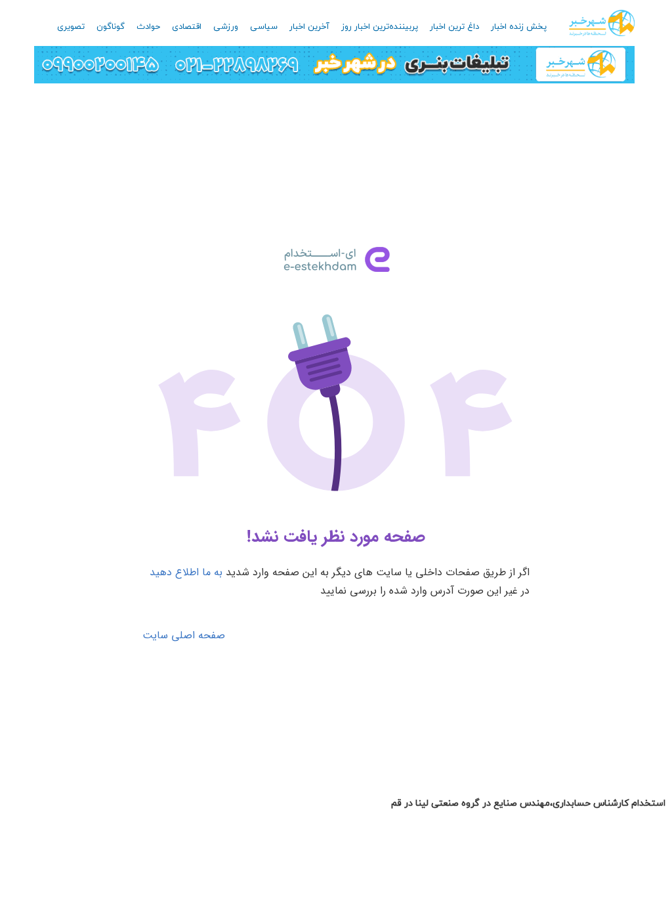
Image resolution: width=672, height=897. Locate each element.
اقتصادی (186, 27)
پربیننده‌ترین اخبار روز (379, 27)
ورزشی (225, 27)
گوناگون (110, 27)
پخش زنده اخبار (519, 27)
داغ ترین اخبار (454, 27)
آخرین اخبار (309, 27)
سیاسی (264, 27)
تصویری (71, 27)
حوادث (148, 27)
